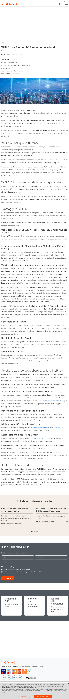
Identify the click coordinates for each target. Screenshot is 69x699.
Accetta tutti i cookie (43, 696)
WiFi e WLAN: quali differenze (9, 62)
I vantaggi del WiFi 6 (6, 68)
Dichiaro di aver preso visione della (17, 569)
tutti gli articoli (6, 43)
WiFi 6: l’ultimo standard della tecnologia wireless (14, 65)
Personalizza (23, 696)
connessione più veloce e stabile (53, 401)
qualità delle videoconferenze (39, 428)
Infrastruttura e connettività (17, 54)
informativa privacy (26, 569)
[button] (31, 531)
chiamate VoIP (60, 428)
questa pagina (40, 686)
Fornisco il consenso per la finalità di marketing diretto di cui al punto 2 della (27, 572)
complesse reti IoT (37, 438)
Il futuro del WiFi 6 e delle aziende (10, 74)
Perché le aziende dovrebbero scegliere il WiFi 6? (14, 71)
